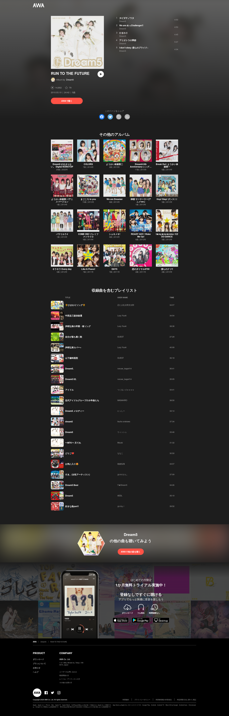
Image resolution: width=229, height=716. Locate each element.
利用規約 (126, 699)
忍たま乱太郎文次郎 (125, 305)
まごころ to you (88, 199)
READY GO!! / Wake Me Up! (141, 235)
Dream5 (70, 79)
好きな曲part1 (72, 506)
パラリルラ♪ (62, 234)
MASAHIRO (122, 400)
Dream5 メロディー (74, 410)
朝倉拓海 (121, 463)
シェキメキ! (114, 234)
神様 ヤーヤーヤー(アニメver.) (141, 200)
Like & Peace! (88, 268)
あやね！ (121, 506)
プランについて (39, 663)
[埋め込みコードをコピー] (127, 116)
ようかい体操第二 (114, 164)
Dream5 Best (71, 485)
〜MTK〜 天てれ (73, 442)
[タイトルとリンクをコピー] (118, 116)
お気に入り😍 (71, 463)
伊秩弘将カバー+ (73, 347)
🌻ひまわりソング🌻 (75, 304)
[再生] (101, 74)
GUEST (120, 336)
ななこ (120, 453)
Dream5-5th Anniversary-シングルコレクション (140, 167)
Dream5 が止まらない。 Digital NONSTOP (62, 165)
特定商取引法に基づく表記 (186, 699)
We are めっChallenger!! (131, 25)
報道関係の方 (64, 675)
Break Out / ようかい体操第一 (167, 165)
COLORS (88, 164)
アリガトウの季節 (127, 40)
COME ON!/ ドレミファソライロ (88, 235)
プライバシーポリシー (142, 699)
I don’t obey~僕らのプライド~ (133, 47)
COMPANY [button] (65, 653)
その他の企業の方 (65, 682)
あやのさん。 (123, 474)
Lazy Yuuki (121, 315)
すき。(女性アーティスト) (77, 474)
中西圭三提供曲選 (73, 315)
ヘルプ (35, 672)
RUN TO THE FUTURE (58, 642)
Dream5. (69, 368)
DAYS (114, 268)
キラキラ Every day (62, 268)
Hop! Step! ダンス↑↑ (167, 199)
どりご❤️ (69, 453)
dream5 (69, 421)
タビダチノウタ (126, 17)
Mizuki (120, 442)
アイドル (69, 389)
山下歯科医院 (71, 357)
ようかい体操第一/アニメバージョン (62, 200)
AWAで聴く (66, 100)
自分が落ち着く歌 (73, 336)
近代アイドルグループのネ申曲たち (82, 400)
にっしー (121, 411)
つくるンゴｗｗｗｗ (125, 389)
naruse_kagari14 (124, 368)
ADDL (119, 495)
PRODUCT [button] (39, 653)
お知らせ (36, 667)
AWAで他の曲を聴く (131, 551)
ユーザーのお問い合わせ (68, 672)
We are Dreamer (115, 199)
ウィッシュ (122, 432)
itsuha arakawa (123, 421)
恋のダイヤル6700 (140, 268)
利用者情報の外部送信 (164, 699)
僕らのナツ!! (167, 268)
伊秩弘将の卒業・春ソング (78, 326)
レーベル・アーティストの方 (69, 679)
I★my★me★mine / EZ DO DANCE (167, 235)
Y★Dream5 (122, 485)
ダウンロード (38, 659)
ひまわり (123, 32)
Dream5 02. (70, 379)
